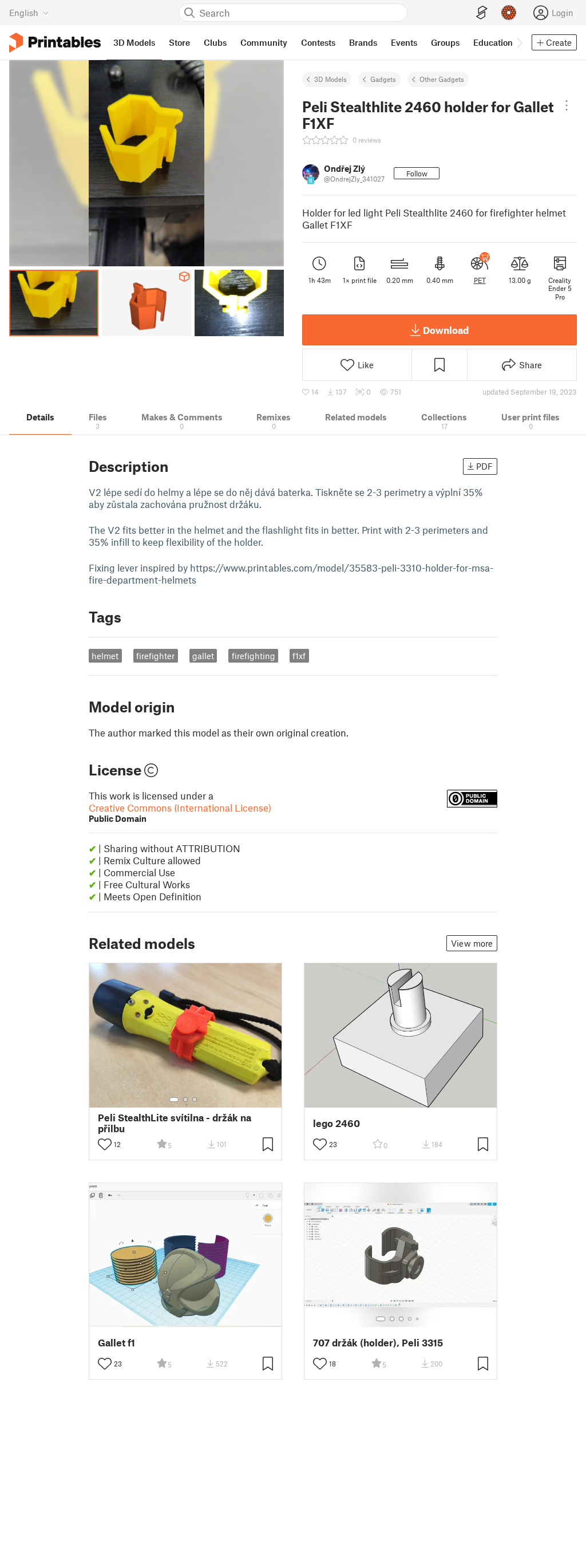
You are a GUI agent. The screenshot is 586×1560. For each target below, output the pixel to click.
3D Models (330, 79)
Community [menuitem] (263, 42)
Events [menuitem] (404, 42)
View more (472, 943)
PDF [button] (484, 466)
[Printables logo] (55, 43)
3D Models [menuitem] (134, 42)
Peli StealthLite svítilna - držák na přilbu (174, 1123)
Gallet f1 (116, 1342)
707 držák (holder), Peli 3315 (378, 1342)
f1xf (299, 656)
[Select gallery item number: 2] (185, 1099)
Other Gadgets (441, 79)
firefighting (253, 656)
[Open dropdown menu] (567, 105)
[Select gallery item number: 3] (194, 1099)
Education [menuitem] (493, 42)
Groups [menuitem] (445, 42)
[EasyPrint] (481, 13)
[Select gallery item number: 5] (418, 1319)
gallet (203, 656)
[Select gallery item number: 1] (174, 1099)
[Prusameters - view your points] (508, 12)
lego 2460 (336, 1123)
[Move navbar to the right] (519, 42)
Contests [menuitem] (318, 42)
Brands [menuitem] (363, 42)
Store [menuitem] (179, 42)
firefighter (155, 656)
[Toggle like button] (105, 1144)
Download (446, 330)
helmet (105, 656)
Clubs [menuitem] (215, 42)
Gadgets (383, 79)
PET (480, 280)
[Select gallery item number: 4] (410, 1319)
